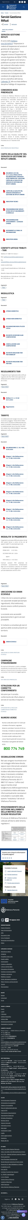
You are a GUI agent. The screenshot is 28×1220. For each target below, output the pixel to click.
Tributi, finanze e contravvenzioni (9, 982)
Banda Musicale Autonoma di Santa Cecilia (12, 1162)
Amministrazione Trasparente (8, 1100)
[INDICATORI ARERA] (4, 239)
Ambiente (3, 954)
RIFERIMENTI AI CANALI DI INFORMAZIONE (14, 231)
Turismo (3, 984)
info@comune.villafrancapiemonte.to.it (14, 1044)
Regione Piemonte (5, 2)
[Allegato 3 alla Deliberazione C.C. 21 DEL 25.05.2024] (4, 474)
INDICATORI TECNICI (12, 201)
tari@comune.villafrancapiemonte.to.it (13, 257)
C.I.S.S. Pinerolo (5, 1177)
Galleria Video (4, 1019)
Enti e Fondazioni (5, 938)
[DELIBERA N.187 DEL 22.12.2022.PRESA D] (4, 173)
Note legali (4, 1128)
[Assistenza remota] (19, 1210)
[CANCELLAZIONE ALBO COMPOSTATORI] (4, 344)
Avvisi (2, 1000)
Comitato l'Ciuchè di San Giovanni (9, 1172)
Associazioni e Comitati (7, 1024)
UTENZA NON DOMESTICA (14, 319)
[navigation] (3, 7)
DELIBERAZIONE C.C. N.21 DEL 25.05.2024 (15, 448)
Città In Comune (13, 1210)
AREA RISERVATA (14, 1218)
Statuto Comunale (5, 1123)
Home (2, 13)
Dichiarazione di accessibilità (8, 1103)
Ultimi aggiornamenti (6, 1136)
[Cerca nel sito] (24, 7)
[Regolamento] (4, 407)
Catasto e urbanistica (6, 964)
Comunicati (4, 998)
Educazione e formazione (7, 969)
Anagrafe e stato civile (7, 957)
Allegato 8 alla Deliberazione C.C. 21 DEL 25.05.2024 (14, 519)
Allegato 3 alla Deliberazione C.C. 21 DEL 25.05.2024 (14, 475)
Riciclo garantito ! (5, 1157)
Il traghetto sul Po (5, 1167)
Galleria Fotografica (6, 1017)
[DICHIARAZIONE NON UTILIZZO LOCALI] (4, 326)
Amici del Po (4, 1169)
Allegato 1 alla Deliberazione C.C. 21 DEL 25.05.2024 (14, 457)
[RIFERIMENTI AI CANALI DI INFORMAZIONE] (4, 231)
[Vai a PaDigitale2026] (10, 920)
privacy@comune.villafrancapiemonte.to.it (15, 1089)
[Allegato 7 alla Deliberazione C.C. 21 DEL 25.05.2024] (4, 509)
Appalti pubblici (5, 959)
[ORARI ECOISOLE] (4, 642)
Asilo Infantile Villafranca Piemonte (10, 1187)
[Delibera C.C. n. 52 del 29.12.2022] (4, 398)
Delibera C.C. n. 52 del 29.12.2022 (12, 399)
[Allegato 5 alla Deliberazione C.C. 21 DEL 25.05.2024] (4, 492)
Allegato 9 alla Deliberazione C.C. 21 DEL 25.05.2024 (14, 528)
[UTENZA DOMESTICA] (4, 311)
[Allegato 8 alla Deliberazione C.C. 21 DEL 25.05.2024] (4, 518)
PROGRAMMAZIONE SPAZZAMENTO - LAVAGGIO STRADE (14, 222)
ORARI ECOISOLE (11, 642)
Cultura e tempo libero (6, 967)
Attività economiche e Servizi (8, 1022)
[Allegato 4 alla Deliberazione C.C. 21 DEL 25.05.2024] (4, 483)
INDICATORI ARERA (12, 239)
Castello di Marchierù (6, 1182)
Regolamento (10, 407)
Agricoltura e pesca (6, 952)
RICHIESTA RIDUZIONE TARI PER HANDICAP (14, 354)
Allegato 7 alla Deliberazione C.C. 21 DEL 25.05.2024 (14, 510)
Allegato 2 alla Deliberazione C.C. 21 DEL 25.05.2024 (14, 466)
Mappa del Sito (5, 1141)
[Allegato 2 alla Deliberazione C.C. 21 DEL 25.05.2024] (4, 465)
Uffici (2, 933)
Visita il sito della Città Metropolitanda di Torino (13, 1152)
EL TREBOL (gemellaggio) (7, 1174)
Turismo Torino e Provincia (7, 1179)
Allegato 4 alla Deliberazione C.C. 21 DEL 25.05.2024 (14, 484)
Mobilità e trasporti (6, 977)
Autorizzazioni (4, 962)
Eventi (2, 1009)
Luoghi (2, 1012)
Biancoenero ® (15, 1214)
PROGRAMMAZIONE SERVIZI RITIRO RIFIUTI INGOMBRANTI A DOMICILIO (15, 211)
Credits (3, 1133)
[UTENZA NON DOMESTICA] (4, 319)
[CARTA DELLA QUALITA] (4, 191)
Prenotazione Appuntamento (8, 1113)
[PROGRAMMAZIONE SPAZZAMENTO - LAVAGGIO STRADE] (4, 220)
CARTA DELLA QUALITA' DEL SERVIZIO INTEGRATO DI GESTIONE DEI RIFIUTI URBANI (15, 193)
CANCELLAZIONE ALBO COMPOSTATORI (13, 345)
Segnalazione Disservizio (7, 1115)
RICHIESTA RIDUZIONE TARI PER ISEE (14, 363)
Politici (2, 943)
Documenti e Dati (5, 935)
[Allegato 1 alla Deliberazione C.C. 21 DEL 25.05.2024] (4, 456)
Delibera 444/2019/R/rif (9, 42)
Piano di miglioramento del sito (9, 1108)
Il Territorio (3, 1014)
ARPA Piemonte (5, 1184)
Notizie (3, 995)
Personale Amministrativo (7, 940)
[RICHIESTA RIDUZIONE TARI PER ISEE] (4, 362)
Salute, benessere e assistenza (9, 979)
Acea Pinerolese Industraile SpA (9, 1159)
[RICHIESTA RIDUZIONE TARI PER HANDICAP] (4, 353)
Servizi (6, 13)
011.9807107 (6, 1032)
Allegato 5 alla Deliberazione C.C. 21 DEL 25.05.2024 (14, 493)
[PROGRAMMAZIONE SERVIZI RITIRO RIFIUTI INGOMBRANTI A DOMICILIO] (4, 209)
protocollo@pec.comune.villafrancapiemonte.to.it (13, 262)
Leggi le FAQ (4, 1110)
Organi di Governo (5, 928)
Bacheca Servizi (5, 1120)
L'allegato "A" (5, 81)
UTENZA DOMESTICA (12, 311)
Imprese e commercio (6, 974)
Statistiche (4, 1138)
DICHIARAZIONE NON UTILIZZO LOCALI (15, 327)
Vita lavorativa (4, 987)
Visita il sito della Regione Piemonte (10, 1149)
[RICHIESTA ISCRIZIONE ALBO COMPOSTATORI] (4, 335)
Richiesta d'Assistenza (6, 1118)
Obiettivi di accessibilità (7, 1105)
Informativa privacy (6, 1125)
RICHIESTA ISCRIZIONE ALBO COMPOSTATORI (14, 336)
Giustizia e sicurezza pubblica (8, 972)
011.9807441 (6, 1034)
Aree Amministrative (6, 930)
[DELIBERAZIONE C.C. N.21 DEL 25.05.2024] (4, 448)
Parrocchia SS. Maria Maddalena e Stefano (12, 1164)
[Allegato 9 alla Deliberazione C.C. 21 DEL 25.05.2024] (4, 527)
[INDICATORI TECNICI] (4, 202)
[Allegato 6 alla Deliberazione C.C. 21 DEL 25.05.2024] (4, 501)
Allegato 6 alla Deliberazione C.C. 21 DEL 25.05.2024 (14, 501)
